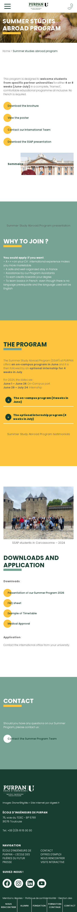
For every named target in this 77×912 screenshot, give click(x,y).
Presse (7, 862)
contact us (32, 727)
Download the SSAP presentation (29, 142)
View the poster (18, 118)
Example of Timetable (22, 613)
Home (6, 51)
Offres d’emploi (51, 854)
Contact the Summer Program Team (32, 738)
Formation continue (54, 905)
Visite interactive (52, 862)
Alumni (24, 905)
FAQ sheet (14, 603)
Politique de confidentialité (40, 898)
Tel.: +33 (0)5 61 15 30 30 (17, 830)
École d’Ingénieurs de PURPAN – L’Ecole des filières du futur (17, 854)
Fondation (39, 905)
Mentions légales (13, 898)
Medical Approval (19, 623)
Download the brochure (23, 106)
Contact (70, 905)
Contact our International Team (29, 130)
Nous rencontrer (8, 905)
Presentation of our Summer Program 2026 (36, 593)
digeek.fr (54, 802)
